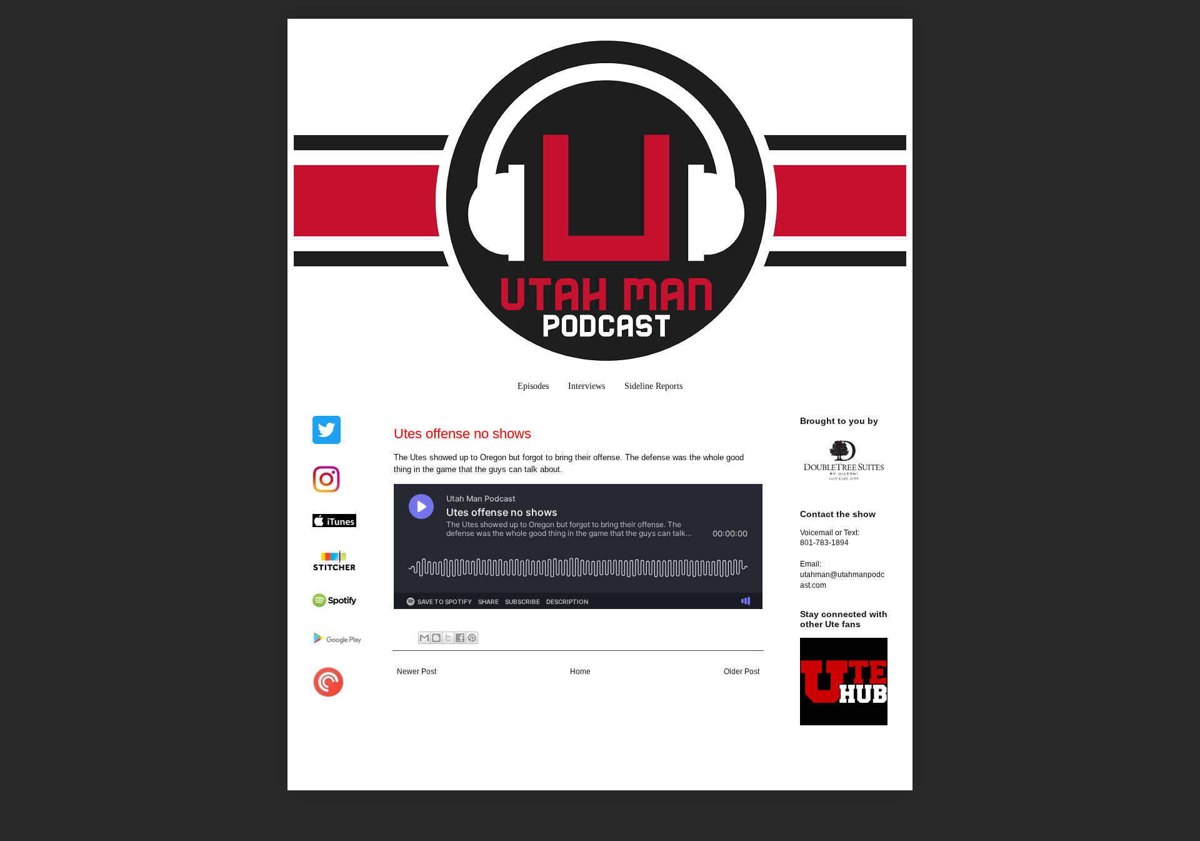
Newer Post (416, 671)
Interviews (586, 386)
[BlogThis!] (436, 638)
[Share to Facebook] (460, 638)
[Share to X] (448, 638)
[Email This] (424, 638)
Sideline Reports (653, 386)
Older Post (741, 671)
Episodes (533, 386)
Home (580, 671)
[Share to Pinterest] (472, 638)
